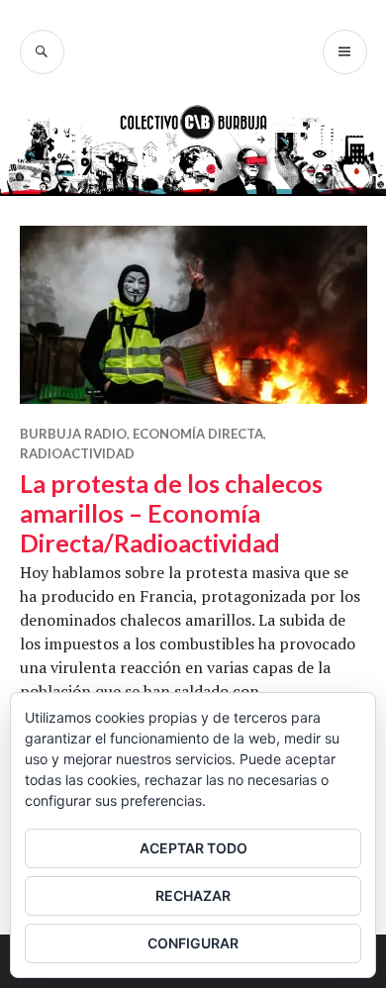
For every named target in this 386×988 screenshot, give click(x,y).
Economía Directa (198, 434)
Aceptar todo (193, 848)
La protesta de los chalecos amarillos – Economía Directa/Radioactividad (171, 512)
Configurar (193, 943)
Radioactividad (77, 453)
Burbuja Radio (73, 434)
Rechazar (193, 895)
